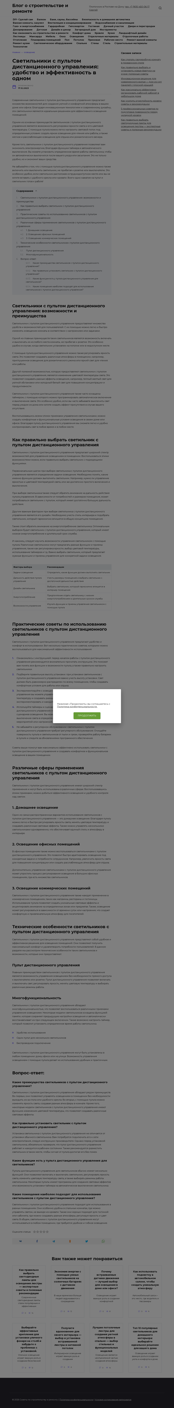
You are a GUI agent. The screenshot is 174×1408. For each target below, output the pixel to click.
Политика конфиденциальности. (77, 706)
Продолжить (87, 715)
